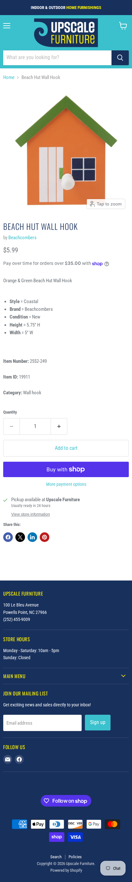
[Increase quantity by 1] (59, 426)
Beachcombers (22, 237)
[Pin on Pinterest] (44, 537)
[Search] (120, 57)
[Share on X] (20, 537)
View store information (30, 514)
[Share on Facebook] (8, 537)
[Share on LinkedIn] (32, 537)
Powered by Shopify (66, 870)
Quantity (10, 412)
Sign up (97, 722)
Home (8, 77)
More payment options (66, 484)
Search (56, 856)
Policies (75, 856)
